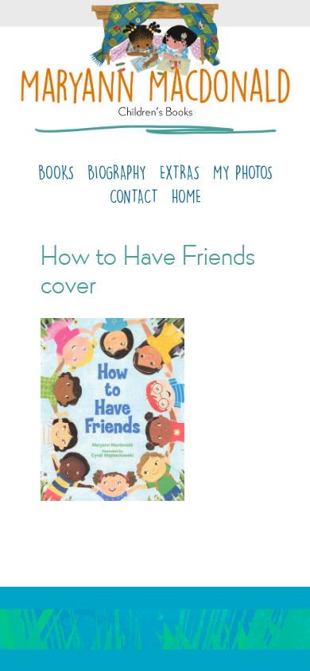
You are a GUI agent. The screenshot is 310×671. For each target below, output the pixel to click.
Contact (134, 196)
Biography (116, 172)
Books (56, 172)
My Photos (243, 172)
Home (186, 196)
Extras (180, 172)
